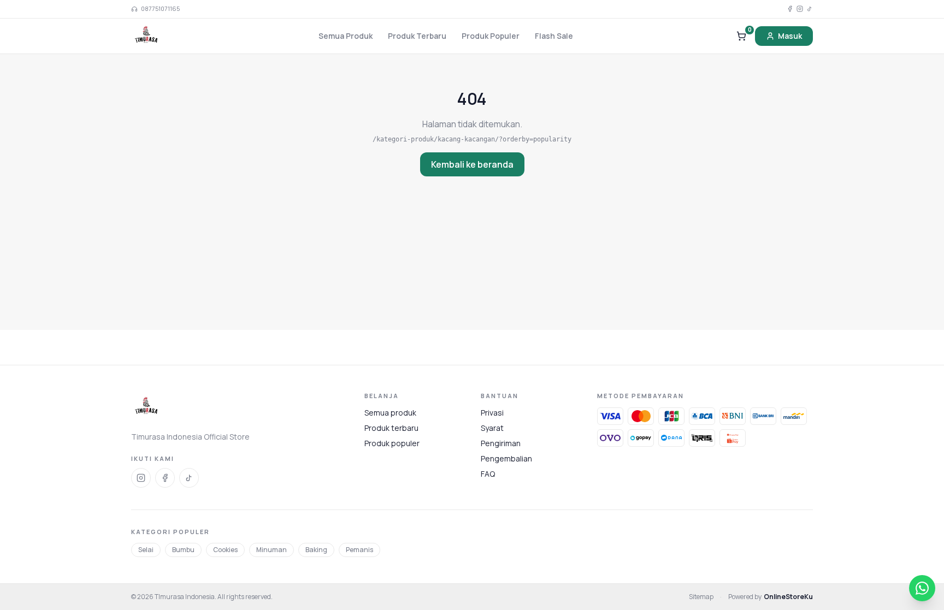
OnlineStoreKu (788, 597)
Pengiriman (501, 443)
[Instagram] (799, 8)
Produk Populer (491, 36)
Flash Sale (554, 36)
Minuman (271, 549)
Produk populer (392, 443)
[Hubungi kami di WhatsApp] (922, 588)
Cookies (225, 549)
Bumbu (183, 549)
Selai (146, 549)
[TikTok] (809, 8)
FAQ (488, 474)
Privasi (492, 412)
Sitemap (701, 597)
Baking (316, 549)
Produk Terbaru (417, 36)
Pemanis (359, 549)
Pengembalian (506, 458)
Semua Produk (345, 36)
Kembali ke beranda (472, 164)
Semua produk (390, 412)
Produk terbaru (391, 428)
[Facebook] (790, 8)
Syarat (492, 428)
